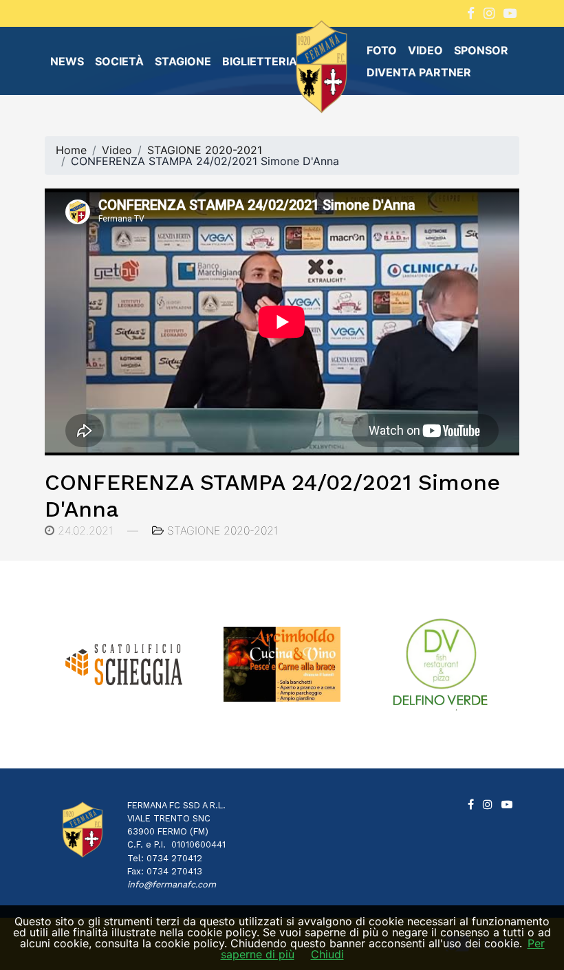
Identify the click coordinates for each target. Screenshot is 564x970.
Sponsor (481, 50)
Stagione (183, 61)
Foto (382, 50)
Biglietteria (259, 61)
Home (71, 150)
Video (425, 50)
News (67, 61)
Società (119, 61)
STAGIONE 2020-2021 (204, 150)
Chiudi (327, 954)
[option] (177, 664)
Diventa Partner (419, 72)
